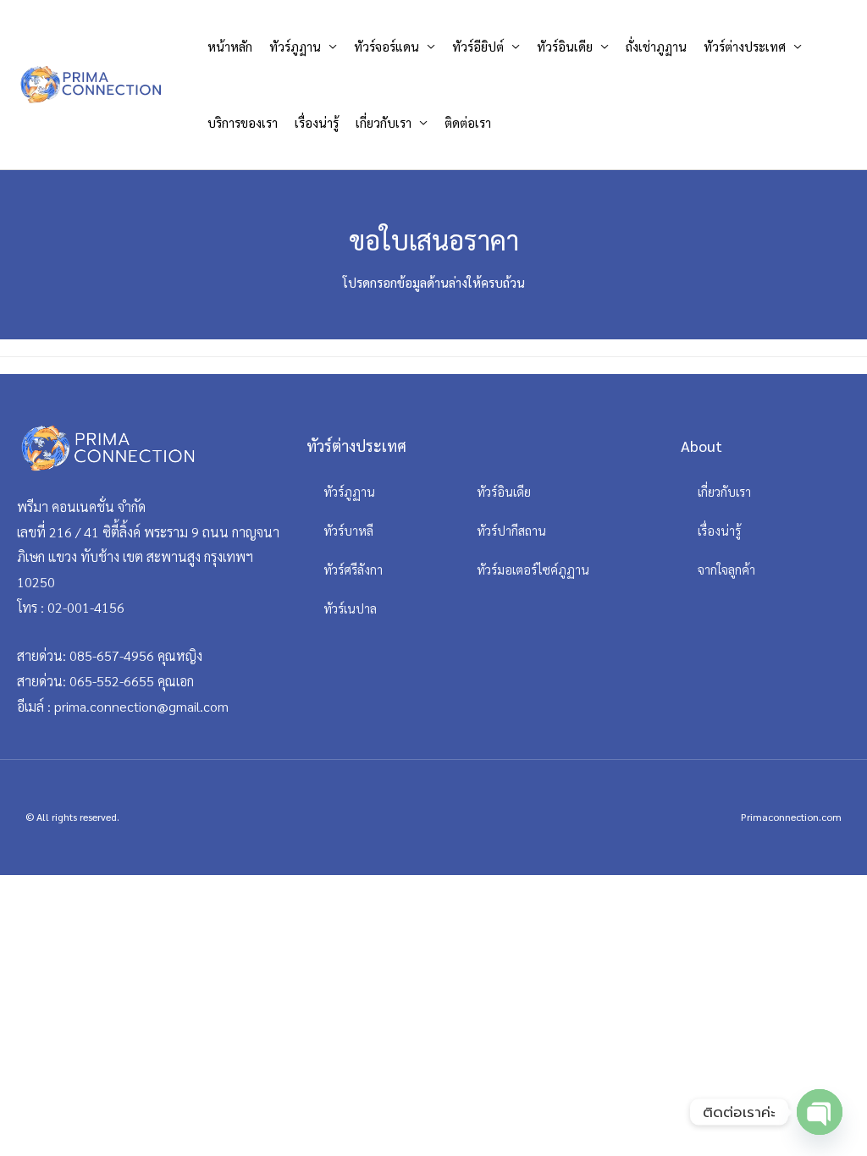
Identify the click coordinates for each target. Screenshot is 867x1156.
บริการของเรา (242, 122)
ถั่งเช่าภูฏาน (656, 46)
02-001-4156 (85, 607)
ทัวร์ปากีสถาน (511, 530)
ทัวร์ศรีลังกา (353, 569)
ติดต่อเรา (468, 122)
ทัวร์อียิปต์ (478, 46)
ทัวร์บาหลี (348, 530)
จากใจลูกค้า (726, 569)
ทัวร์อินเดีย (565, 46)
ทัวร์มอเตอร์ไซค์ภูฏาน (533, 569)
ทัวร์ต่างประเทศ (745, 46)
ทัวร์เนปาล (350, 608)
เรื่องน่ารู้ (317, 122)
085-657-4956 (111, 655)
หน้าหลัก (229, 46)
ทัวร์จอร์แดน (386, 46)
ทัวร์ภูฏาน (295, 46)
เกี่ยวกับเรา (383, 122)
